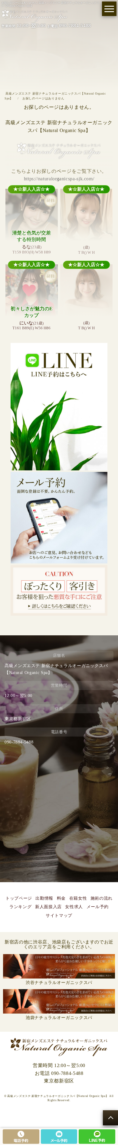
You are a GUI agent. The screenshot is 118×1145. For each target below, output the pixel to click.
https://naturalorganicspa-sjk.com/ (59, 178)
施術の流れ (101, 898)
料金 (61, 898)
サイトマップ (59, 915)
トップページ (18, 898)
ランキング (20, 907)
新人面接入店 (48, 907)
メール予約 (98, 907)
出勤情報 (44, 898)
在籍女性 (78, 898)
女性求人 (74, 907)
